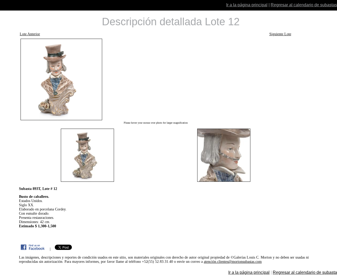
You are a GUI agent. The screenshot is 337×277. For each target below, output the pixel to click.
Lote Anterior (30, 34)
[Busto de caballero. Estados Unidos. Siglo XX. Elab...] (156, 79)
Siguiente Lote (280, 34)
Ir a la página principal (246, 5)
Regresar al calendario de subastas (304, 5)
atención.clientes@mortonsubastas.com (233, 262)
